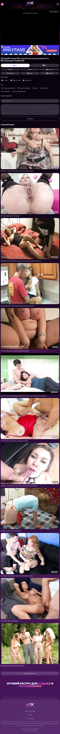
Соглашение (30, 718)
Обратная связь (30, 711)
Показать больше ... (30, 673)
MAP (30, 715)
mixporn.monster (33, 729)
